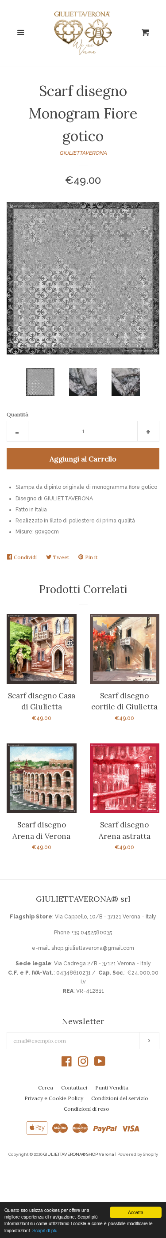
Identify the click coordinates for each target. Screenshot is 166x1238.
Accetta (135, 1212)
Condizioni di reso (86, 1108)
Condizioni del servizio (119, 1098)
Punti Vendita (111, 1087)
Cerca (45, 1087)
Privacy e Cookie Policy (53, 1098)
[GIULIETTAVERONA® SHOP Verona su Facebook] (66, 1064)
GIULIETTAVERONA (83, 153)
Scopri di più (45, 1230)
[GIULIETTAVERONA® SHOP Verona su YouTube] (99, 1064)
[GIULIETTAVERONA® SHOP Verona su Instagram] (83, 1064)
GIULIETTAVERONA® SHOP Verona (78, 1154)
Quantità (17, 414)
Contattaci (74, 1087)
